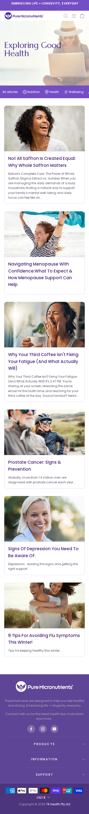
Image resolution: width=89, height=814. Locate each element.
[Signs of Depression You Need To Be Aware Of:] (44, 519)
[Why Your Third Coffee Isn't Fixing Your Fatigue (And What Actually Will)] (44, 324)
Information (44, 759)
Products (44, 744)
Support (44, 774)
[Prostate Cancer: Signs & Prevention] (44, 432)
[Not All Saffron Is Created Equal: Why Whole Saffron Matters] (44, 128)
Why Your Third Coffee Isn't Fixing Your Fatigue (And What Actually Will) (43, 361)
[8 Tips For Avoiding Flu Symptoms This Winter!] (44, 605)
